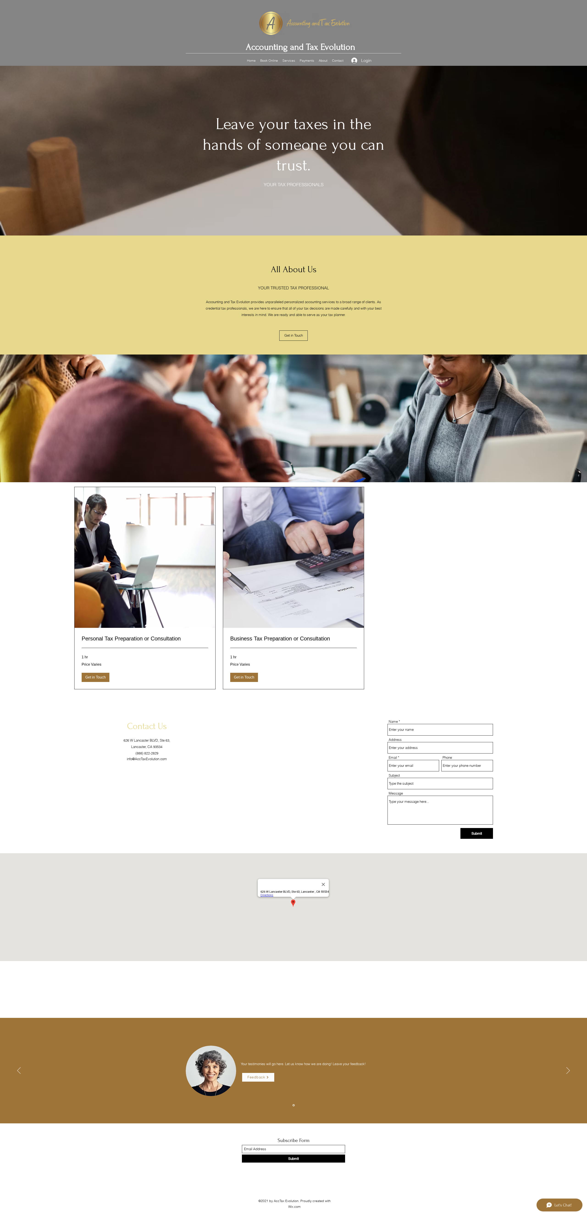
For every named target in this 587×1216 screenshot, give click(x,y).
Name (393, 721)
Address (395, 739)
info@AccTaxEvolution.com (147, 759)
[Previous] (19, 1071)
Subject (394, 775)
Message (396, 793)
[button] (95, 677)
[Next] (568, 1071)
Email (393, 757)
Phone (447, 757)
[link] (145, 638)
